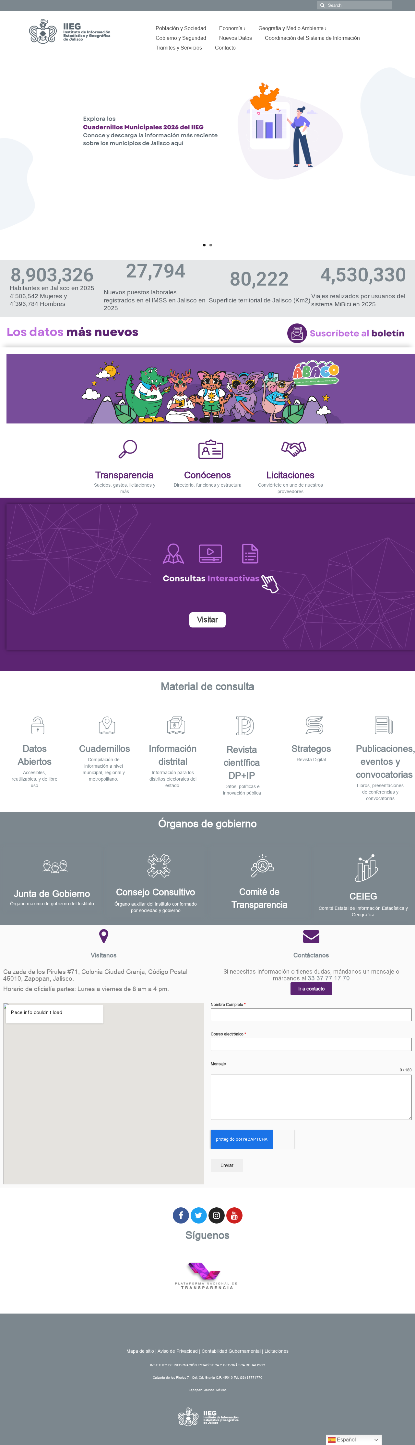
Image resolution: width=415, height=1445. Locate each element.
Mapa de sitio (140, 1351)
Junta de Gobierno (52, 894)
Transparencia (124, 475)
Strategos (311, 749)
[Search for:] (354, 5)
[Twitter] (199, 1215)
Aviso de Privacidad (178, 1351)
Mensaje (218, 1064)
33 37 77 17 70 (329, 978)
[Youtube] (234, 1215)
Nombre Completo (228, 1004)
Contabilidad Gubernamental (231, 1351)
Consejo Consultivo (155, 892)
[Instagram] (216, 1215)
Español (346, 1439)
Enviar (226, 1165)
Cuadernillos (104, 749)
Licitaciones (290, 475)
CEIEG (363, 896)
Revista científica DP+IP (242, 763)
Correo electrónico (228, 1034)
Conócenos (207, 475)
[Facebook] (181, 1215)
